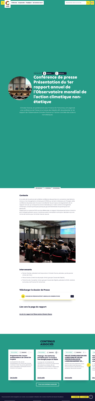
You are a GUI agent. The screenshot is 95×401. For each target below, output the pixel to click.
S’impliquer (29, 2)
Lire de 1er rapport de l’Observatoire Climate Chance (35, 314)
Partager (39, 188)
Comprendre (21, 2)
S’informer (14, 2)
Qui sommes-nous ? (38, 2)
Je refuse (76, 397)
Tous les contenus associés (47, 384)
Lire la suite (13, 377)
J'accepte (85, 397)
